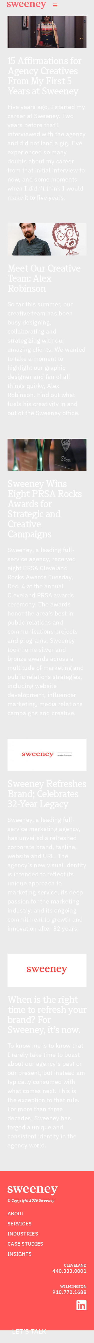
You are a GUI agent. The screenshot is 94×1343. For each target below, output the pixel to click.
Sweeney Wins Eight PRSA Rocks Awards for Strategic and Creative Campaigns (45, 509)
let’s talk (29, 1331)
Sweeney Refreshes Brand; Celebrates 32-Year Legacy (47, 794)
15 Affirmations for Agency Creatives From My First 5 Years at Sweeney (44, 76)
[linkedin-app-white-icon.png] (81, 1303)
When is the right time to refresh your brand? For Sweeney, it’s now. (47, 1014)
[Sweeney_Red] (33, 1189)
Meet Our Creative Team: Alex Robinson (44, 278)
